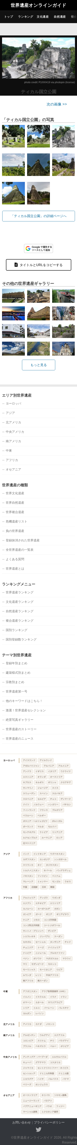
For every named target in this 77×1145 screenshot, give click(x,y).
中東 (9, 450)
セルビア (42, 799)
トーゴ (41, 947)
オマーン (27, 1002)
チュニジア (28, 947)
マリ (25, 964)
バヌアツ (48, 1101)
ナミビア (27, 953)
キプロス (27, 782)
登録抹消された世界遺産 (23, 540)
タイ (40, 865)
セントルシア (29, 1073)
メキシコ (50, 1024)
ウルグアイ (45, 1035)
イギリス (40, 771)
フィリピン (43, 876)
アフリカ (12, 460)
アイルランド (46, 760)
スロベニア (28, 799)
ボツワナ (37, 958)
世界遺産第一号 (16, 691)
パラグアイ (64, 1041)
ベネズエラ (41, 1046)
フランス (44, 810)
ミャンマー (43, 881)
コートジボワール (52, 925)
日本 (44, 887)
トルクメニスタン (31, 870)
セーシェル (41, 942)
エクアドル (59, 1035)
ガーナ (39, 914)
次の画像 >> (57, 104)
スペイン (44, 793)
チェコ (53, 799)
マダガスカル (52, 958)
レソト (39, 975)
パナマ (66, 1079)
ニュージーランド (31, 1101)
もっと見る (38, 365)
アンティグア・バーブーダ (35, 1057)
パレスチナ (64, 1008)
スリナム (42, 1041)
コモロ (36, 920)
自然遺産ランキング (19, 611)
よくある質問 (15, 559)
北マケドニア (29, 843)
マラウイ (67, 958)
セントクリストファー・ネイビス (53, 1068)
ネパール (48, 870)
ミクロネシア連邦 (50, 1112)
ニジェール (41, 953)
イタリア (52, 771)
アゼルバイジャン (31, 766)
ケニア (26, 920)
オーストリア (56, 777)
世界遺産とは (15, 568)
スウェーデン (29, 793)
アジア (10, 413)
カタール (40, 1002)
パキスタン (28, 876)
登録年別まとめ (16, 663)
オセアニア (13, 469)
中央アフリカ (52, 975)
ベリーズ (27, 1084)
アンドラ (27, 771)
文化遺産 (43, 16)
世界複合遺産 (15, 512)
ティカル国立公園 (38, 91)
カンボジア (45, 859)
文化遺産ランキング (19, 601)
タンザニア (55, 942)
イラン (64, 997)
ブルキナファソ (57, 953)
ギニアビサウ (62, 914)
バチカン (67, 804)
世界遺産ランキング (19, 592)
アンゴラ (44, 898)
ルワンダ (27, 975)
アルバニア (49, 766)
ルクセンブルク (30, 838)
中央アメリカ (15, 431)
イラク (53, 997)
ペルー (53, 1046)
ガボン (57, 909)
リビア (59, 969)
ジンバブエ (45, 936)
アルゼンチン (29, 1035)
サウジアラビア (55, 1002)
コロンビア (28, 1041)
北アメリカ (13, 422)
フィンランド (29, 810)
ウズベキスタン (57, 854)
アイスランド (29, 760)
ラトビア (44, 832)
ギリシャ (52, 782)
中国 (25, 887)
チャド (68, 942)
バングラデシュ (63, 870)
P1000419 (44, 82)
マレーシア (28, 881)
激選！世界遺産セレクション (26, 710)
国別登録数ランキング (21, 639)
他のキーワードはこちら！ (24, 701)
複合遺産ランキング (19, 620)
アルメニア (63, 766)
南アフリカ (28, 980)
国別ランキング (16, 630)
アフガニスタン (30, 991)
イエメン (27, 997)
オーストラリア (30, 1095)
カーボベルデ (44, 909)
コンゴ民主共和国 (31, 925)
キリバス (46, 1095)
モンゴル (56, 881)
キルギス (40, 782)
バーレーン (49, 1008)
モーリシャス (29, 969)
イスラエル (41, 997)
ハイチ (41, 1079)
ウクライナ (66, 771)
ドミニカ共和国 (47, 1073)
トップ (8, 16)
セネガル (27, 942)
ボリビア (65, 1046)
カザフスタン (29, 859)
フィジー (60, 1106)
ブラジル (27, 1046)
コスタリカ (55, 1062)
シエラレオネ (29, 936)
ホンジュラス (42, 1084)
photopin (60, 82)
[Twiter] (38, 1130)
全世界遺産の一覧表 (19, 549)
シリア (26, 1008)
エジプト (27, 903)
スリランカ (28, 865)
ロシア (59, 838)
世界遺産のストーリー (21, 729)
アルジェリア (29, 898)
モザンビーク (37, 964)
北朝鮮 (34, 887)
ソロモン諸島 (60, 1095)
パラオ (49, 1106)
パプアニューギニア (32, 1106)
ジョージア (43, 788)
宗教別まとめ (15, 682)
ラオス (68, 881)
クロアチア (66, 782)
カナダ (39, 1024)
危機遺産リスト (16, 521)
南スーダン (43, 980)
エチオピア (41, 903)
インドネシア (39, 854)
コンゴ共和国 (50, 920)
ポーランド (28, 826)
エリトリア (55, 903)
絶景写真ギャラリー (19, 719)
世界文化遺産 (15, 493)
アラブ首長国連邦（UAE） (54, 991)
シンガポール (60, 859)
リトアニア (57, 832)
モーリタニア (46, 969)
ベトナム (56, 876)
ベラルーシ (28, 815)
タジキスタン (52, 865)
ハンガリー (53, 804)
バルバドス (53, 1079)
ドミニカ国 (63, 1073)
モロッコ (52, 964)
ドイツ (26, 804)
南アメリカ (13, 441)
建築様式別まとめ (18, 672)
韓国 (52, 887)
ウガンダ (56, 898)
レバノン (40, 1013)
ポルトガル (57, 821)
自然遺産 (60, 16)
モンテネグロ (29, 832)
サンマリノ (28, 788)
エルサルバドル (59, 1057)
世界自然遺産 (15, 502)
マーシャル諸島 (30, 1112)
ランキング (25, 16)
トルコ (36, 1008)
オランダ (42, 777)
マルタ (41, 826)
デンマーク (66, 799)
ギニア (49, 914)
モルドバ (52, 826)
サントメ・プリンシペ (33, 931)
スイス (55, 788)
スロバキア (57, 793)
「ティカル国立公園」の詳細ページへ (39, 216)
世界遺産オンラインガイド (39, 5)
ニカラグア (28, 1079)
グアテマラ (41, 1062)
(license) (70, 82)
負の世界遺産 (15, 531)
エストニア (28, 777)
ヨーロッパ (13, 403)
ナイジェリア (54, 947)
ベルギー (42, 815)
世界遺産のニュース (19, 738)
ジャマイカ (28, 1068)
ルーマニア (47, 838)
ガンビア (27, 914)
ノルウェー (38, 804)
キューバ (27, 1062)
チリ (52, 1041)
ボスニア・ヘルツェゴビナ (35, 821)
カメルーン (28, 909)
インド (26, 854)
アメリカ (27, 1024)
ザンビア (52, 931)
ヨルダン (27, 1013)
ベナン (26, 958)
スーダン (58, 936)
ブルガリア (57, 810)
